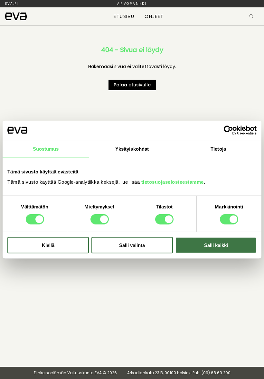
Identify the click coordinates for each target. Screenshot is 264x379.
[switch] (99, 219)
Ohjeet (154, 16)
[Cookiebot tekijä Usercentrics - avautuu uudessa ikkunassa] (228, 130)
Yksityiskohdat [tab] (132, 149)
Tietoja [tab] (218, 149)
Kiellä (48, 245)
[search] (252, 16)
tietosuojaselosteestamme (172, 181)
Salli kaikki (216, 245)
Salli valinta (132, 245)
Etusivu (124, 16)
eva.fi (11, 3)
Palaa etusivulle (132, 85)
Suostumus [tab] (46, 149)
